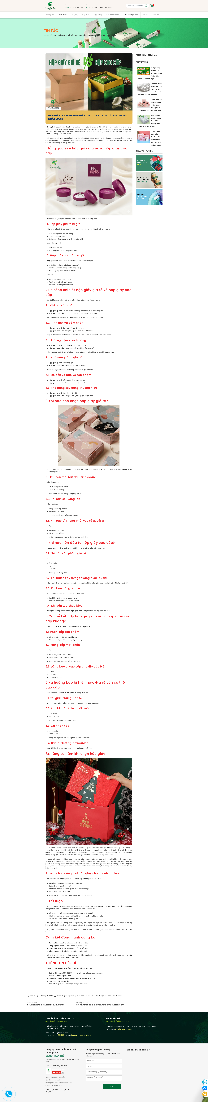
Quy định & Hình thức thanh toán (59, 1083)
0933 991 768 (77, 7)
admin (32, 996)
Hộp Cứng (61, 996)
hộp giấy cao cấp (80, 996)
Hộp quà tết (120, 996)
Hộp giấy (69, 996)
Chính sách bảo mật (54, 1085)
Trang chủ (48, 35)
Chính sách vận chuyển (55, 1077)
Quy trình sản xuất (53, 1080)
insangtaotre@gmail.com (101, 7)
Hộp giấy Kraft (94, 996)
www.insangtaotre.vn (123, 1029)
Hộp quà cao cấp (108, 996)
